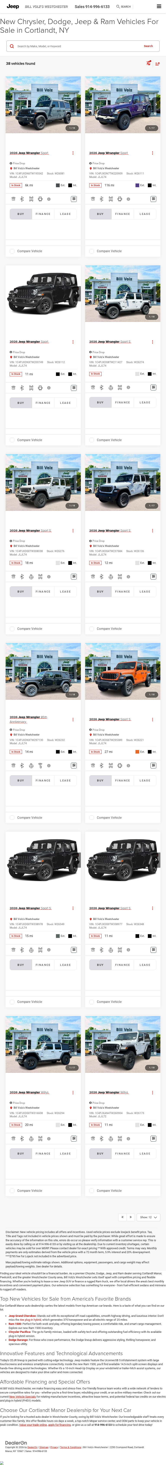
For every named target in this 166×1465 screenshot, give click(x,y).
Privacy (54, 1447)
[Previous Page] (122, 1217)
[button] (76, 104)
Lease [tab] (65, 214)
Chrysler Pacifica (19, 1331)
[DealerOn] (16, 1442)
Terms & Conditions (70, 1447)
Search (148, 46)
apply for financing (59, 1424)
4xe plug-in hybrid (30, 1319)
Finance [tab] (43, 214)
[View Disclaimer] (49, 199)
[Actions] (73, 153)
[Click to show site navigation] (159, 6)
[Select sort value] (156, 64)
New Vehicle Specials (22, 1396)
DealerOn (32, 1447)
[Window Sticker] (74, 199)
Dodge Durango (18, 1340)
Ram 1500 (15, 1323)
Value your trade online (33, 1424)
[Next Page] (130, 1217)
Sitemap (43, 1447)
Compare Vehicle (29, 251)
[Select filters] (148, 63)
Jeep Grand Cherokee (22, 1315)
